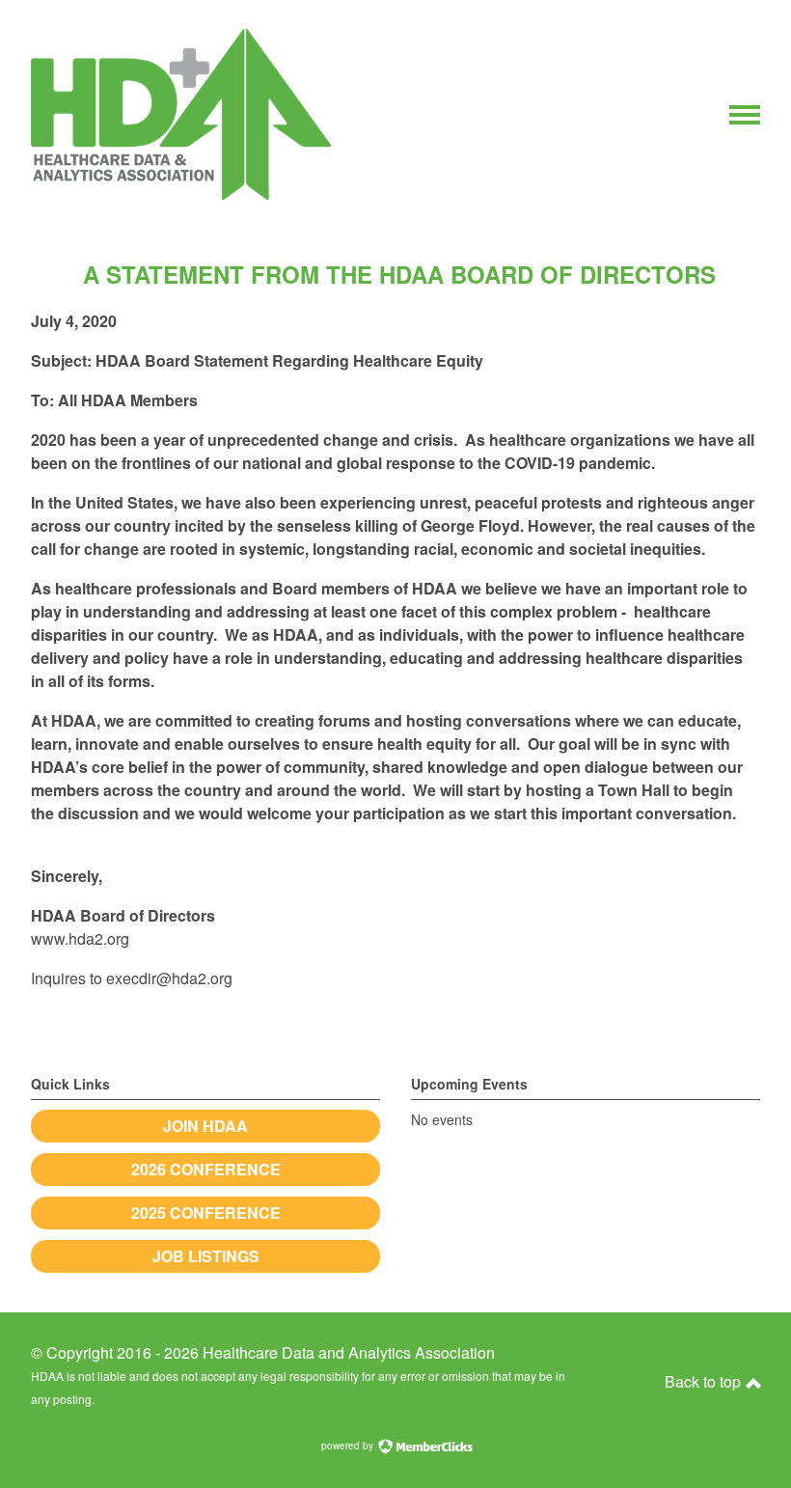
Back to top (705, 1381)
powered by (348, 1445)
